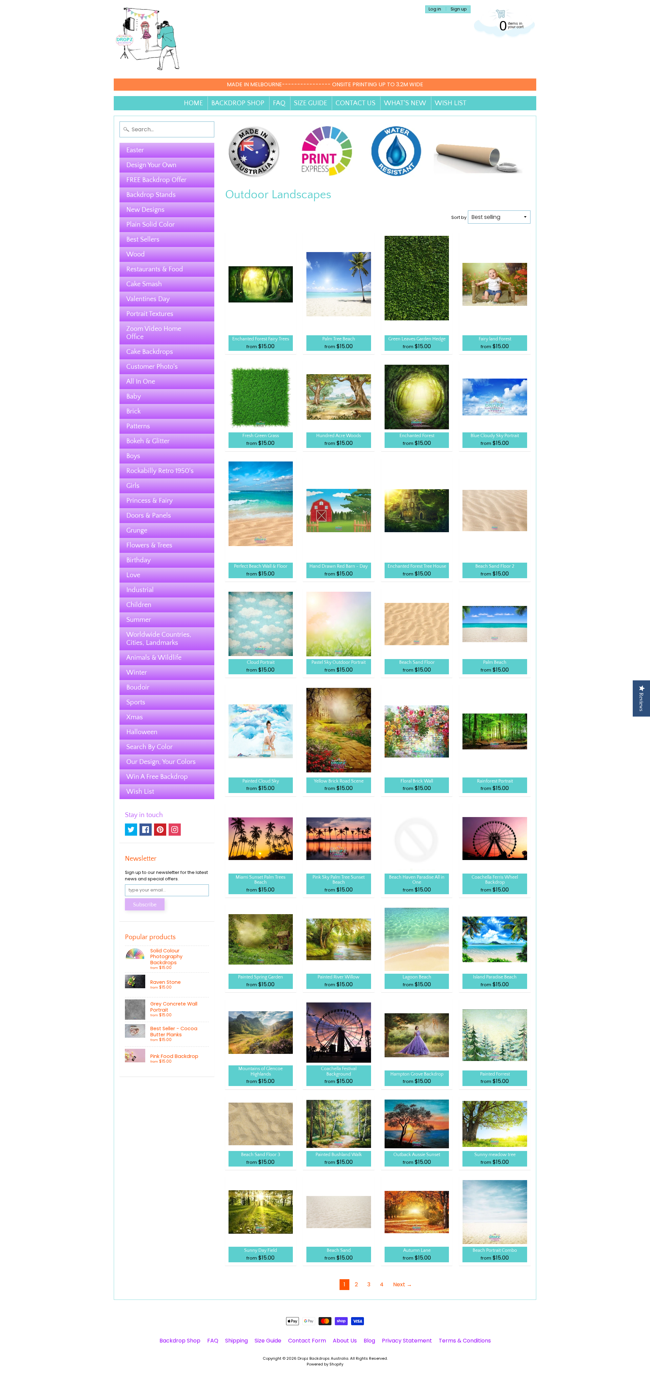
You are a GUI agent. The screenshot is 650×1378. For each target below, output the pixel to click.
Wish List (140, 791)
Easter (135, 150)
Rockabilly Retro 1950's (160, 471)
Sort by (459, 217)
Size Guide (268, 1341)
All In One (140, 381)
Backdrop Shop (179, 1341)
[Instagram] (175, 829)
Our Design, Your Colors (161, 762)
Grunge (136, 530)
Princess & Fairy (149, 500)
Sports (135, 702)
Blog (369, 1341)
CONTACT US (355, 103)
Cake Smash (144, 284)
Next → (402, 1284)
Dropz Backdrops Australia (323, 1358)
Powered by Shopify (325, 1364)
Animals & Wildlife (153, 657)
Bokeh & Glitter (148, 441)
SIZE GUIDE (310, 103)
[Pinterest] (160, 829)
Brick (133, 411)
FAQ (279, 103)
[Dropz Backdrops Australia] (147, 39)
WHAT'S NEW (405, 103)
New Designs (145, 209)
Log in (435, 9)
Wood (135, 254)
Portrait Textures (149, 314)
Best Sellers (142, 239)
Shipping (236, 1341)
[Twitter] (131, 829)
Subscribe (144, 905)
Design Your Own (151, 165)
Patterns (138, 426)
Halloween (141, 732)
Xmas (134, 717)
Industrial (140, 590)
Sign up (459, 9)
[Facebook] (145, 829)
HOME (193, 103)
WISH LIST (451, 103)
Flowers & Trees (149, 545)
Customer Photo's (152, 366)
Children (138, 605)
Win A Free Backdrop (157, 777)
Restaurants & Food (154, 269)
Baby (133, 396)
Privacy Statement (407, 1341)
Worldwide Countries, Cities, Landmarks (158, 639)
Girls (132, 486)
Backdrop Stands (151, 195)
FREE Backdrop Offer (156, 180)
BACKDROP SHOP (237, 103)
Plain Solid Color (150, 224)
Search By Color (149, 747)
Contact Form (307, 1341)
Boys (133, 456)
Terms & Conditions (465, 1341)
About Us (345, 1341)
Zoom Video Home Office (153, 333)
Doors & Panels (148, 515)
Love (133, 575)
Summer (138, 620)
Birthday (138, 560)
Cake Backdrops (149, 352)
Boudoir (137, 687)
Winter (136, 672)
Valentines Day (148, 299)
